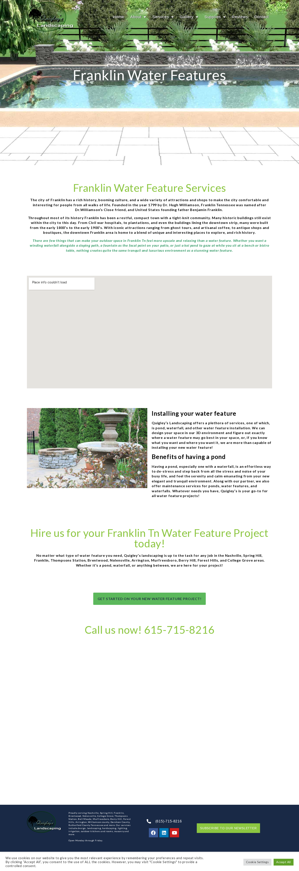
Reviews (240, 17)
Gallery (186, 17)
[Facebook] (153, 832)
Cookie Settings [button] (257, 862)
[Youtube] (174, 832)
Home (118, 17)
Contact (261, 17)
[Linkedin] (164, 832)
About (135, 17)
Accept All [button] (283, 862)
